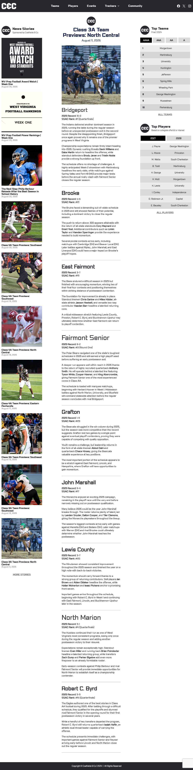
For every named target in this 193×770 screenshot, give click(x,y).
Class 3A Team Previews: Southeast (22, 457)
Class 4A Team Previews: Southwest (16, 297)
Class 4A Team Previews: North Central (19, 351)
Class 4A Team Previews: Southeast (22, 245)
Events (91, 6)
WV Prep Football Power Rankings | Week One (21, 136)
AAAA (146, 40)
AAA (159, 40)
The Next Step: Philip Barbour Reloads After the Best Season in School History (20, 191)
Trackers (110, 6)
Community (135, 6)
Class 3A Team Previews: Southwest (16, 509)
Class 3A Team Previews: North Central (19, 563)
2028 (178, 138)
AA (171, 40)
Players (73, 6)
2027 (153, 138)
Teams (55, 6)
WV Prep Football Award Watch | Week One (20, 83)
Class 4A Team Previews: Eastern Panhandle (20, 404)
